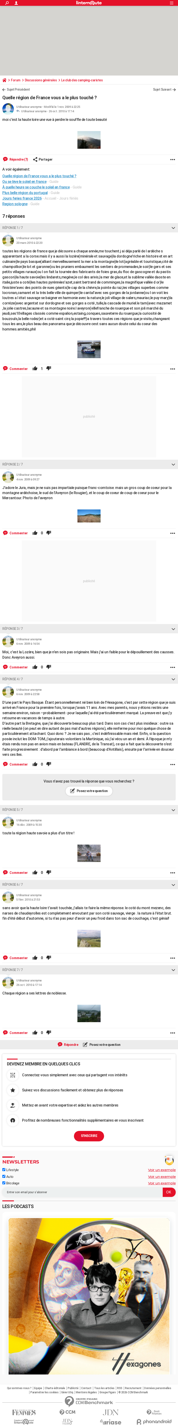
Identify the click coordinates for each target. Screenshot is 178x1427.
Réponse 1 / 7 (12, 228)
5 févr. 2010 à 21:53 (28, 899)
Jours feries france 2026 (21, 198)
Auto (9, 1177)
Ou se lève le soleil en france (24, 181)
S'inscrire (89, 1136)
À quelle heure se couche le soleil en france (36, 187)
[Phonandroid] (154, 1422)
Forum (15, 80)
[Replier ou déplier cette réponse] (173, 227)
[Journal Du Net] (110, 1412)
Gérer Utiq (67, 1392)
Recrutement (133, 1388)
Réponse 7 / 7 (12, 970)
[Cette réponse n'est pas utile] (49, 368)
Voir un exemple (162, 1170)
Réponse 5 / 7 (12, 810)
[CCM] (67, 1412)
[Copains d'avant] (24, 1422)
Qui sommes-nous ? (19, 1388)
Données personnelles (157, 1388)
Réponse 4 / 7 (12, 679)
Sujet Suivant (162, 89)
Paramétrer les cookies (44, 1392)
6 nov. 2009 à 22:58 (27, 694)
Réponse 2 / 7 (12, 464)
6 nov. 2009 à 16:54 (27, 643)
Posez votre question (92, 791)
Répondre (71, 1045)
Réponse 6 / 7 (12, 884)
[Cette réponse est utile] (35, 368)
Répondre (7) (18, 159)
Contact (86, 1388)
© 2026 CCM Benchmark (133, 1392)
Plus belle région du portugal (25, 193)
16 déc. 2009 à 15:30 (28, 824)
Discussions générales (41, 80)
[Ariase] (110, 1421)
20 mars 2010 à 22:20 (29, 242)
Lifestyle (12, 1170)
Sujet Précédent (18, 89)
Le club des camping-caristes (82, 80)
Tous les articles (104, 1388)
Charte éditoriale (55, 1388)
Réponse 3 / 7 (12, 629)
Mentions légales (86, 1392)
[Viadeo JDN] (67, 1422)
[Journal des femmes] (24, 1412)
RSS (119, 1388)
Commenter (18, 369)
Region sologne (14, 204)
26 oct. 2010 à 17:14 (61, 111)
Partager (46, 159)
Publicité (73, 1388)
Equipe (38, 1388)
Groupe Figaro (107, 1392)
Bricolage (12, 1183)
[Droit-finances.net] (154, 1412)
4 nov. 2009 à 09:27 (27, 479)
